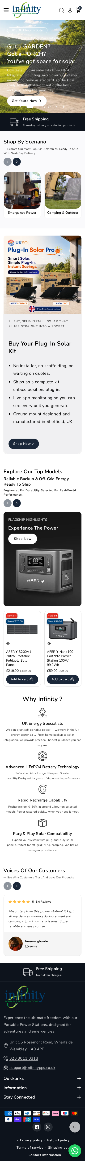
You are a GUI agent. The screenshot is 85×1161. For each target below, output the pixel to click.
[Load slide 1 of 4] (27, 107)
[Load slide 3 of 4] (44, 107)
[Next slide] (56, 107)
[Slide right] (17, 162)
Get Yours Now (24, 84)
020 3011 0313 (23, 1058)
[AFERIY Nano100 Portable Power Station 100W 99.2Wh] (63, 629)
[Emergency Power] (22, 190)
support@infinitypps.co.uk (32, 1067)
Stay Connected (19, 1097)
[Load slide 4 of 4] (49, 107)
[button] (8, 10)
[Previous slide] (21, 107)
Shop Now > (23, 443)
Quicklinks (14, 1078)
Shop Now (23, 538)
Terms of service (30, 1147)
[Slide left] (8, 162)
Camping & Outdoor (62, 213)
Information (15, 1088)
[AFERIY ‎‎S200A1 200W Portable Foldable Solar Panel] (22, 629)
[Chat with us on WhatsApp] (74, 1150)
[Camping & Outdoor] (63, 190)
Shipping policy (60, 1147)
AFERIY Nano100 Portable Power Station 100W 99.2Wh (60, 658)
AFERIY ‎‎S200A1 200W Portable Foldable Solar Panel (18, 658)
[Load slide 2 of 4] (35, 107)
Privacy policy (31, 1140)
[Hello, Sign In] (70, 10)
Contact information (45, 1155)
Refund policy (58, 1140)
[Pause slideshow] (64, 107)
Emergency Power (22, 213)
